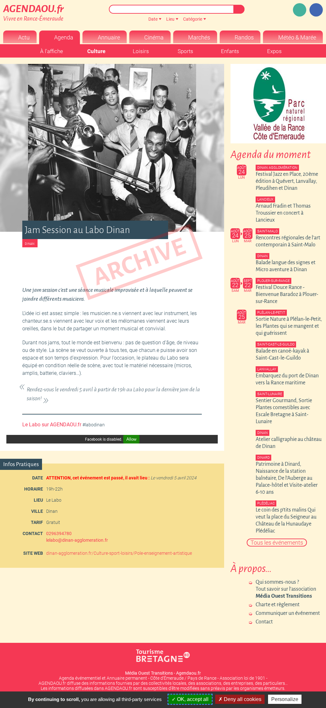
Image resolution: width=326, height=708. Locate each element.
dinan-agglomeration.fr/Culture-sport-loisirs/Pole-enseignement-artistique (119, 553)
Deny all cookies (242, 699)
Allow (131, 439)
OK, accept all (192, 699)
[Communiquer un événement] (299, 10)
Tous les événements (277, 542)
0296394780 (59, 533)
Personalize (284, 699)
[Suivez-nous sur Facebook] (316, 10)
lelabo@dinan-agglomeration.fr (77, 540)
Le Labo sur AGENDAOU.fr (51, 425)
